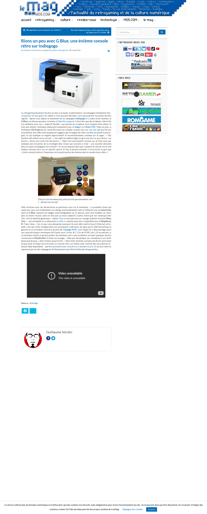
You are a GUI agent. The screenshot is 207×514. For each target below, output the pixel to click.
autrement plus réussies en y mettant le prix (72, 246)
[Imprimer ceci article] (109, 50)
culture (66, 19)
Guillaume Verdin (30, 50)
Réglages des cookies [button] (133, 509)
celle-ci (62, 221)
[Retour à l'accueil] (103, 8)
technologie (109, 19)
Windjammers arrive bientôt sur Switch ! (43, 30)
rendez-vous (86, 19)
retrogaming (45, 19)
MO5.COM (131, 19)
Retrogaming (63, 50)
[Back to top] (200, 507)
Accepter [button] (151, 509)
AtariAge (33, 303)
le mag (149, 19)
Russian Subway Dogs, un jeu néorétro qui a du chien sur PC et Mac (90, 31)
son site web (95, 129)
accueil (26, 19)
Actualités (54, 50)
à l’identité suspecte (65, 121)
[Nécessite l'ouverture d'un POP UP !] (141, 63)
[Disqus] (66, 392)
